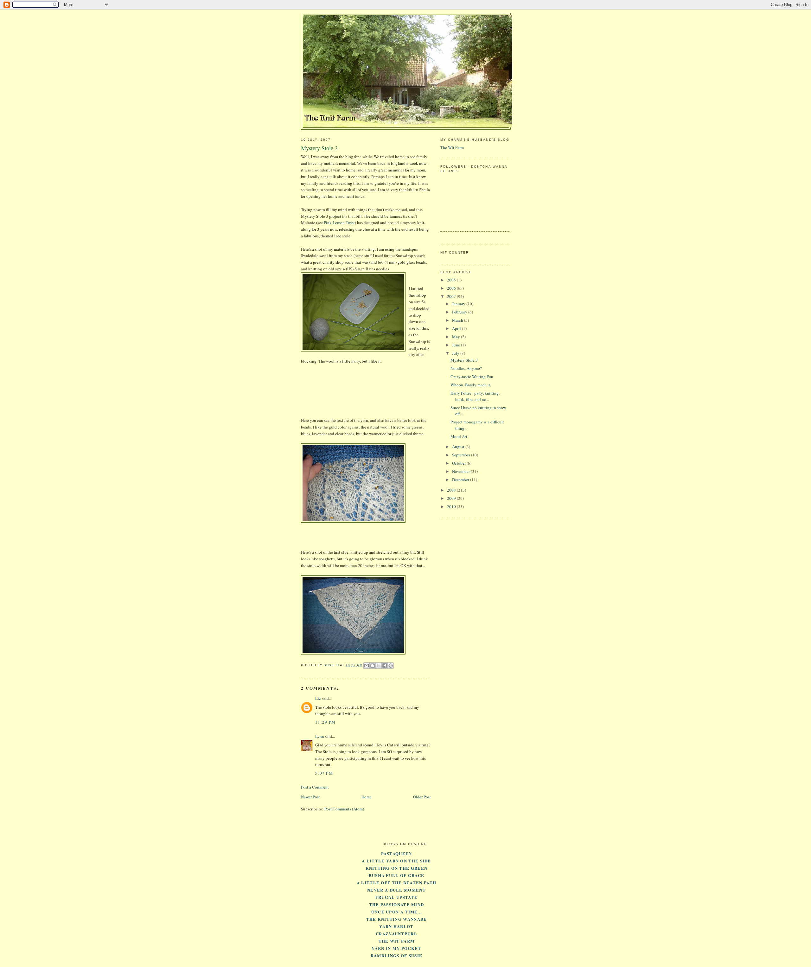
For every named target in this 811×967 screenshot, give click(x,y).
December (461, 479)
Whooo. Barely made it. (470, 385)
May (456, 336)
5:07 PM (324, 773)
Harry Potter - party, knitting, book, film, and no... (475, 396)
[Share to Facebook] (384, 665)
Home (366, 797)
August (458, 446)
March (458, 320)
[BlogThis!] (372, 665)
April (457, 328)
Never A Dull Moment (396, 890)
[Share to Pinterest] (390, 665)
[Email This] (366, 665)
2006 (452, 288)
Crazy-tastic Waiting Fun (471, 376)
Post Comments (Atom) (344, 809)
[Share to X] (378, 665)
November (461, 471)
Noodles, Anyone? (466, 368)
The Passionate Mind (396, 904)
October (459, 463)
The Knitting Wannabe (396, 919)
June (456, 345)
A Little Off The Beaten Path (396, 883)
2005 (452, 280)
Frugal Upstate (396, 897)
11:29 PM (325, 722)
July (456, 353)
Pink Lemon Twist (339, 222)
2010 (452, 506)
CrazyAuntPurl (396, 934)
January (459, 303)
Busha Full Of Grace (397, 875)
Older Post (422, 797)
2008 (452, 490)
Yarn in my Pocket (396, 948)
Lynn (319, 736)
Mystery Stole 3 (464, 360)
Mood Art (458, 436)
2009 (452, 498)
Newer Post (310, 797)
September (461, 455)
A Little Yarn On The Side (396, 861)
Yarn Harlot (396, 926)
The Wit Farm (452, 147)
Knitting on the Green (396, 868)
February (460, 312)
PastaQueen (396, 853)
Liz (318, 698)
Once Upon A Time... (396, 912)
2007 (452, 296)
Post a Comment (315, 787)
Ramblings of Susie (396, 955)
